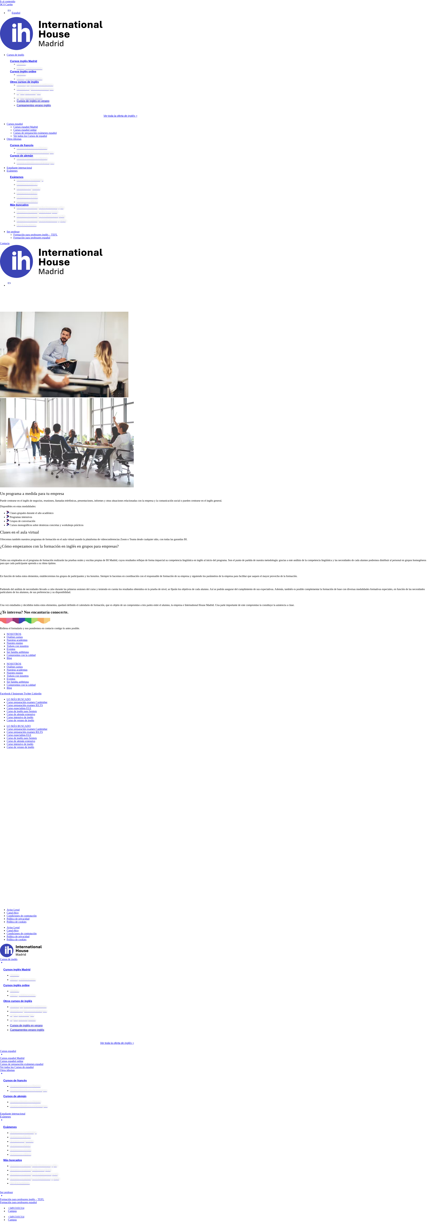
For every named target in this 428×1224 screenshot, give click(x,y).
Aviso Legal (13, 909)
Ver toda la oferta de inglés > (120, 115)
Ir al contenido (7, 1)
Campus (12, 1211)
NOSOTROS (14, 634)
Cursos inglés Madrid (23, 61)
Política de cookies (16, 921)
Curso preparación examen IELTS (25, 705)
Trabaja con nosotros (18, 646)
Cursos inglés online (23, 71)
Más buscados (19, 204)
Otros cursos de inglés (24, 81)
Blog (9, 658)
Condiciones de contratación (22, 915)
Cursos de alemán (21, 155)
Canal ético (13, 912)
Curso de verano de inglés (20, 720)
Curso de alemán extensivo (21, 714)
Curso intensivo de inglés (20, 717)
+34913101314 (16, 1208)
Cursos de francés (21, 145)
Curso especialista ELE (19, 708)
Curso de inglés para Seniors (22, 711)
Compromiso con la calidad (21, 655)
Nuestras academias (17, 640)
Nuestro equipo (15, 643)
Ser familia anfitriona (18, 652)
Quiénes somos (15, 637)
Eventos (11, 649)
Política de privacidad (18, 918)
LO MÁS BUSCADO (19, 699)
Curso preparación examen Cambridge (27, 702)
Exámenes (16, 177)
